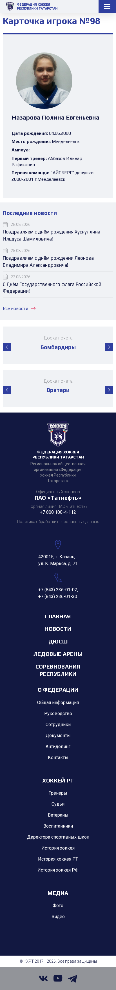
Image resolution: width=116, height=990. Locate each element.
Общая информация (58, 702)
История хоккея (58, 848)
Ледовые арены (58, 654)
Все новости (15, 308)
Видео (58, 916)
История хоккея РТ (58, 859)
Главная (58, 616)
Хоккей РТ (58, 780)
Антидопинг (58, 746)
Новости (57, 628)
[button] (7, 347)
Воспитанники (58, 826)
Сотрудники (58, 724)
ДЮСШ (58, 641)
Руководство (58, 713)
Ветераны (58, 815)
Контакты (58, 757)
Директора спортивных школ (58, 837)
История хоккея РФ (58, 870)
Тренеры (58, 793)
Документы (58, 735)
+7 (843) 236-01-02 (57, 589)
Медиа (58, 893)
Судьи (58, 804)
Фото (58, 905)
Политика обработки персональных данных (58, 521)
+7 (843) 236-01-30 (57, 596)
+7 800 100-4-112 (58, 512)
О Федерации (58, 689)
